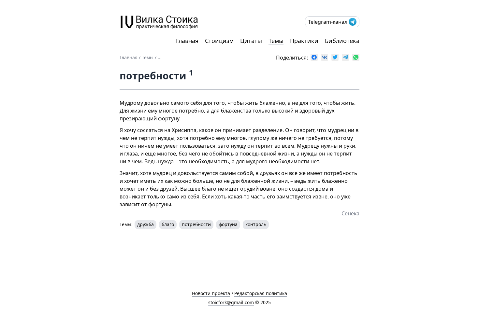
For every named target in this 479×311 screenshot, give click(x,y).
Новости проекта (211, 293)
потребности (196, 224)
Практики (304, 41)
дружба (145, 224)
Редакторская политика (260, 293)
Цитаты (251, 41)
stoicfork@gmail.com (231, 302)
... (160, 57)
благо (168, 224)
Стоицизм (219, 41)
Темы (276, 41)
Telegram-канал (327, 21)
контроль (255, 224)
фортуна (228, 224)
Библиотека (342, 41)
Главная (187, 41)
